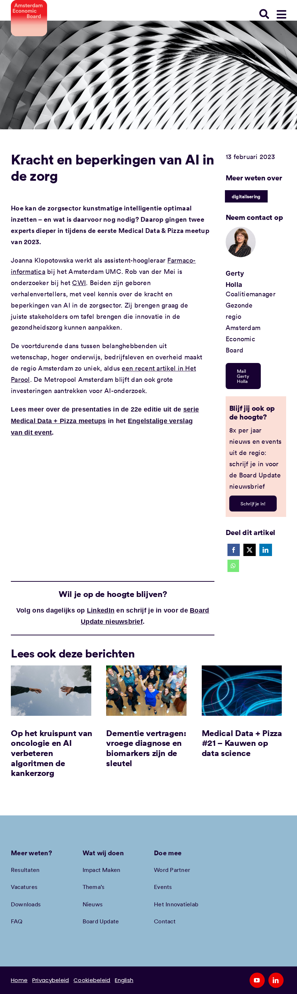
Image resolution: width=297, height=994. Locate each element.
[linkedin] (276, 980)
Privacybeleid (50, 980)
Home (19, 980)
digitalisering (246, 196)
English (124, 980)
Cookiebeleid (92, 980)
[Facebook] (234, 550)
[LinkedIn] (265, 550)
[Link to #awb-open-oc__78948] (281, 14)
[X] (250, 550)
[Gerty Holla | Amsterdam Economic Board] (241, 230)
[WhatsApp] (233, 566)
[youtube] (257, 980)
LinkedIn (100, 610)
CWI (79, 282)
